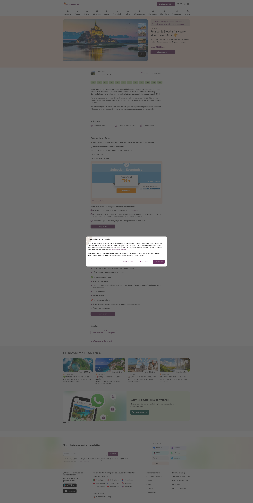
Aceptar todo (158, 262)
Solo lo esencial (128, 262)
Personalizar (144, 262)
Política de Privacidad (118, 250)
